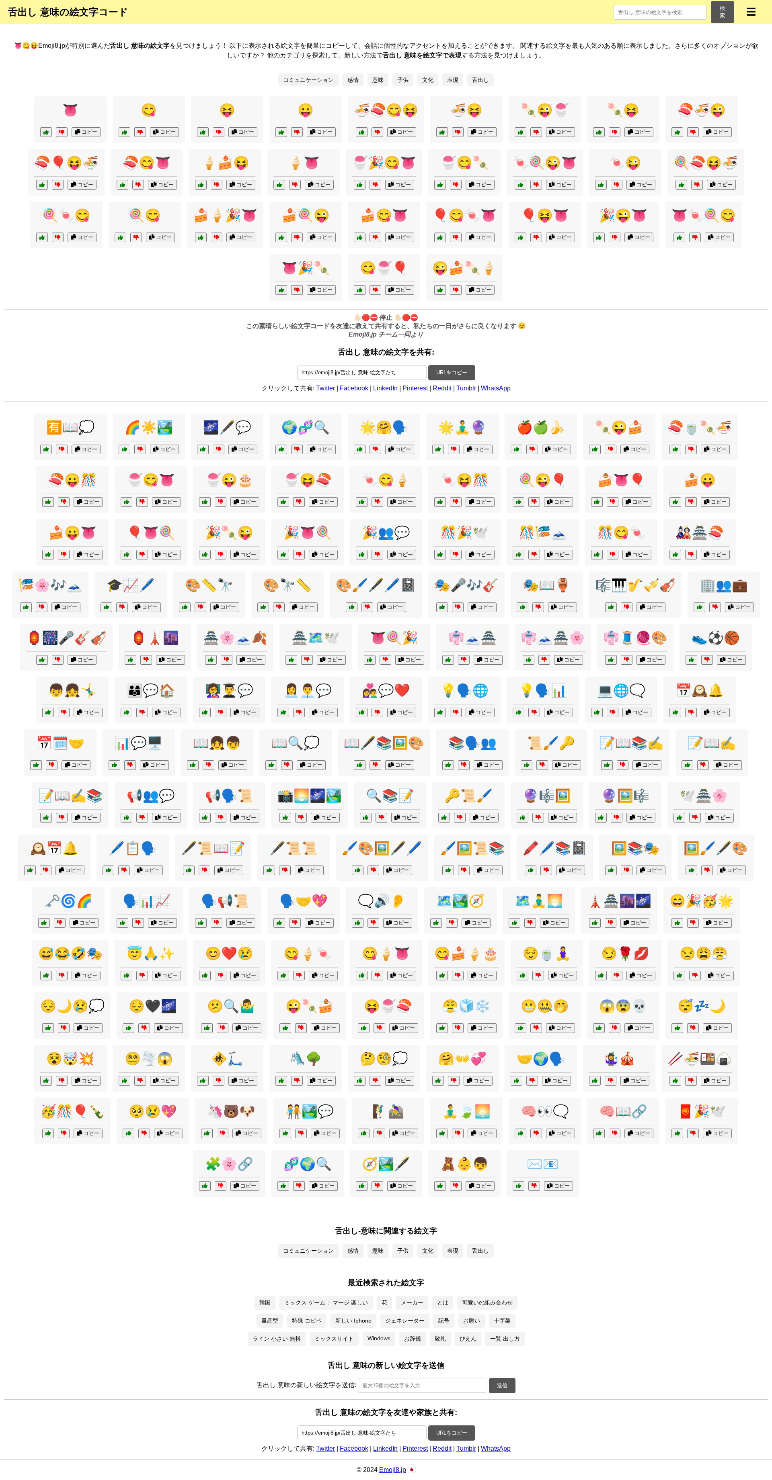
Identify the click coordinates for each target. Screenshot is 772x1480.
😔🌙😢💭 (72, 1006)
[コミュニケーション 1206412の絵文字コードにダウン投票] (220, 712)
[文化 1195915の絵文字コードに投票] (442, 1133)
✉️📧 (543, 1164)
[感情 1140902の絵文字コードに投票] (520, 1028)
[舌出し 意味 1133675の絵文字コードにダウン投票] (456, 237)
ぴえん (468, 1338)
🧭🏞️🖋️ (386, 1164)
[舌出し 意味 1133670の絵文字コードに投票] (359, 290)
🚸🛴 (227, 1058)
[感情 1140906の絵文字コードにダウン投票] (140, 1081)
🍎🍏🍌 (541, 427)
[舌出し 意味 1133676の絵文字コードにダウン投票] (697, 185)
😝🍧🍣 (388, 1006)
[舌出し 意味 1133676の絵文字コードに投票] (681, 185)
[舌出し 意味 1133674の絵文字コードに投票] (520, 132)
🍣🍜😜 (702, 110)
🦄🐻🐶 (231, 1111)
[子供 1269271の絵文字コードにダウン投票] (140, 449)
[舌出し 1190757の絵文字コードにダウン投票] (377, 502)
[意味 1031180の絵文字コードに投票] (203, 449)
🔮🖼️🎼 (625, 795)
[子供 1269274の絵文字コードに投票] (691, 660)
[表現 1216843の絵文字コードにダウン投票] (301, 818)
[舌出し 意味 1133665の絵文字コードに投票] (520, 237)
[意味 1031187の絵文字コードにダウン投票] (279, 607)
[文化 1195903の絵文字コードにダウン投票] (58, 660)
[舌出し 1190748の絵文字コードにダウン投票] (456, 502)
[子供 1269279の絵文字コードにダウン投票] (297, 1081)
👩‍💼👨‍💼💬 (307, 690)
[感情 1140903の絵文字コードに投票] (522, 975)
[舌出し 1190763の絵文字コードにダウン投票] (64, 554)
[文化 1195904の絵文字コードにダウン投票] (530, 923)
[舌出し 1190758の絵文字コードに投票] (595, 449)
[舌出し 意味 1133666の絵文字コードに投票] (42, 237)
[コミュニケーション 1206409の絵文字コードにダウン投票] (534, 1186)
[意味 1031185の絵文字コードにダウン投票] (460, 818)
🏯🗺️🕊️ (316, 638)
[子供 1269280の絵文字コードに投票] (440, 1186)
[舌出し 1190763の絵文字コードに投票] (48, 554)
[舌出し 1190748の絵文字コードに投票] (440, 502)
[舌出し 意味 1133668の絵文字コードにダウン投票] (216, 185)
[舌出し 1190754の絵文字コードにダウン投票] (301, 1028)
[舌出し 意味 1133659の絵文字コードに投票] (359, 237)
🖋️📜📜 (293, 848)
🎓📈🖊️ (131, 585)
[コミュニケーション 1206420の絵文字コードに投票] (126, 712)
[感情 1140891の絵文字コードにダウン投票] (220, 975)
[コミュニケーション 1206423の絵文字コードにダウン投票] (124, 870)
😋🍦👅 (386, 953)
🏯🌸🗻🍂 (235, 638)
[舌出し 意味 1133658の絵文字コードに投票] (599, 132)
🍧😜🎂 (229, 480)
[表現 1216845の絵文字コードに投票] (611, 607)
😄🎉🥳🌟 (701, 901)
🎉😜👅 (623, 215)
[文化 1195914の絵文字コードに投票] (611, 870)
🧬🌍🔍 (307, 1164)
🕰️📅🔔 (54, 848)
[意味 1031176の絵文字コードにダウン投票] (616, 818)
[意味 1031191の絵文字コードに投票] (283, 1186)
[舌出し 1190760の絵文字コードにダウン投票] (142, 554)
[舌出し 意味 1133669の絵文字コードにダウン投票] (297, 290)
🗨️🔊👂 (382, 901)
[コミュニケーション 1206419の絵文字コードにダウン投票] (301, 1133)
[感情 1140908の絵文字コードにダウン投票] (375, 1081)
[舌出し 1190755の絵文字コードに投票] (364, 1028)
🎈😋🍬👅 (464, 215)
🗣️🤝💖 (303, 901)
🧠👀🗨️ (545, 1111)
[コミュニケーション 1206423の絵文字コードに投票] (108, 870)
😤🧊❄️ (466, 1006)
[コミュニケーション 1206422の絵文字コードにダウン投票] (142, 818)
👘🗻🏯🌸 (553, 638)
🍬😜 (625, 162)
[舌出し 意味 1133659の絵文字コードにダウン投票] (375, 237)
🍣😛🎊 (72, 480)
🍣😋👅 (147, 162)
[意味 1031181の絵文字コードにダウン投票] (614, 1133)
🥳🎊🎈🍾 (72, 1111)
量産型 (269, 1320)
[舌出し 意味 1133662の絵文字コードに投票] (442, 132)
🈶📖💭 (70, 427)
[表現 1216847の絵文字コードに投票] (46, 818)
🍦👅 (303, 162)
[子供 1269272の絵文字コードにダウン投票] (218, 1081)
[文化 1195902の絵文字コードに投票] (448, 870)
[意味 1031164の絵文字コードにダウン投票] (456, 712)
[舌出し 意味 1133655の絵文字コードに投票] (120, 237)
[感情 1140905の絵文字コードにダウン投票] (64, 1133)
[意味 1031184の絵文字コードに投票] (518, 712)
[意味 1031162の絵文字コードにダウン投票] (62, 449)
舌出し (480, 80)
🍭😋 (145, 215)
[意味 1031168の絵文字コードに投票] (205, 1186)
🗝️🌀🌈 (68, 901)
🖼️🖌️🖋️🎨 (716, 848)
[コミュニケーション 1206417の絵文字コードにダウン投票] (138, 923)
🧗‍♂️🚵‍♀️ (388, 1111)
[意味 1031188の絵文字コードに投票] (675, 712)
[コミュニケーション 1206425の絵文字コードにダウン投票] (295, 923)
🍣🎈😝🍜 (66, 162)
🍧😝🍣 (307, 480)
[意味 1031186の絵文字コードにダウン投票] (452, 923)
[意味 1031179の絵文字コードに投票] (106, 607)
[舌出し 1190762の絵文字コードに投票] (205, 554)
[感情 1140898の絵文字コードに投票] (128, 1133)
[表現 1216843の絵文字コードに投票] (285, 818)
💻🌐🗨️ (621, 690)
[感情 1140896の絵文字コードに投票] (442, 975)
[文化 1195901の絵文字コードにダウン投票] (41, 607)
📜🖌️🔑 (551, 743)
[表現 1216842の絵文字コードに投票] (357, 870)
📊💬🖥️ (139, 743)
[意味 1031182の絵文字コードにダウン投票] (695, 818)
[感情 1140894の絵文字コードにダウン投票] (142, 975)
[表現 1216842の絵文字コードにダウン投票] (373, 870)
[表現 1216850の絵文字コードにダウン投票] (204, 870)
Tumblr (466, 388)
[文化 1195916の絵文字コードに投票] (440, 554)
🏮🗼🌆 (155, 638)
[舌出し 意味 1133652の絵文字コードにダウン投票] (218, 132)
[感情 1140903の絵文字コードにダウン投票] (538, 975)
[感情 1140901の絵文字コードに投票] (438, 1081)
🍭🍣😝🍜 (705, 162)
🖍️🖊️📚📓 (555, 848)
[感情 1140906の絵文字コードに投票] (124, 1081)
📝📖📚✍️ (631, 743)
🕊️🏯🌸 (704, 795)
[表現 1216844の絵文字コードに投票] (607, 765)
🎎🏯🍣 (700, 532)
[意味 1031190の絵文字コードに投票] (205, 818)
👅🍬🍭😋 (703, 215)
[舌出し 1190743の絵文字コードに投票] (281, 132)
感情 (353, 80)
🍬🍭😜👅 (545, 162)
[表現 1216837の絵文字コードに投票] (687, 765)
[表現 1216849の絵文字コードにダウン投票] (544, 660)
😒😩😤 (704, 953)
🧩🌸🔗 (229, 1164)
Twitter (325, 388)
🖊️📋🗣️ (133, 848)
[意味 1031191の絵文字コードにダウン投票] (299, 1186)
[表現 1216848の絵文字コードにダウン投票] (707, 870)
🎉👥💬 (386, 532)
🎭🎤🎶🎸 (466, 585)
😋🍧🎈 (384, 268)
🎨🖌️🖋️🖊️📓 (376, 585)
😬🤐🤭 (545, 1006)
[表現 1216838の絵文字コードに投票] (530, 870)
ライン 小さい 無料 (277, 1338)
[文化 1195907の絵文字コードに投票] (611, 660)
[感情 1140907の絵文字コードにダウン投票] (144, 1028)
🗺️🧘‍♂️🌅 (539, 901)
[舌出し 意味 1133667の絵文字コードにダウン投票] (693, 132)
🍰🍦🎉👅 (225, 215)
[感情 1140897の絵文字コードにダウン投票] (62, 1081)
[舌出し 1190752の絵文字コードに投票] (283, 554)
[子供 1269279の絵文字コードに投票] (281, 1081)
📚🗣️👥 (472, 743)
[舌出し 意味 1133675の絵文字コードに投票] (440, 237)
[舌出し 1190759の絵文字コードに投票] (283, 502)
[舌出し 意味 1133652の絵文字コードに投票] (203, 132)
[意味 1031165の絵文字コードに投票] (520, 1133)
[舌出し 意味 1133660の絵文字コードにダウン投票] (614, 237)
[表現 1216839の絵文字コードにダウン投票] (464, 660)
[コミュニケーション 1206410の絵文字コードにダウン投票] (373, 923)
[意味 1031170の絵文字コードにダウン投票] (377, 1186)
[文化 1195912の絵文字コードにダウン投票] (691, 449)
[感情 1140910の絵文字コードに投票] (207, 1028)
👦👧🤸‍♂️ (72, 690)
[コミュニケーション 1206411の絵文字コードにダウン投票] (51, 765)
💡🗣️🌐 (464, 690)
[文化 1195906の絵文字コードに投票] (677, 1133)
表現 (452, 80)
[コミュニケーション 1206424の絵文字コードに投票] (283, 712)
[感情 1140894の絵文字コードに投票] (126, 975)
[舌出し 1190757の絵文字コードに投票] (362, 502)
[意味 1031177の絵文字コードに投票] (201, 923)
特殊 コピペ (307, 1320)
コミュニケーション (308, 80)
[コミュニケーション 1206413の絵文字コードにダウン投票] (715, 607)
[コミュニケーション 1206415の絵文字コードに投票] (359, 449)
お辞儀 (412, 1338)
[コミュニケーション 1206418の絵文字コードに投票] (362, 554)
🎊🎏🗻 (543, 532)
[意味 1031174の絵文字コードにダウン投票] (60, 923)
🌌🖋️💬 (227, 427)
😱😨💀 (623, 1006)
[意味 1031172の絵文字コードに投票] (438, 449)
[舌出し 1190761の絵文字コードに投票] (597, 554)
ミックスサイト (334, 1338)
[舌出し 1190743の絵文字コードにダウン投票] (297, 132)
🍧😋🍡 (464, 162)
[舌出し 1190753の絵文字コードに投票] (283, 975)
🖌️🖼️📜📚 (472, 848)
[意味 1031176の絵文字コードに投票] (601, 818)
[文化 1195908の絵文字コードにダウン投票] (226, 660)
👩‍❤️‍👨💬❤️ (386, 690)
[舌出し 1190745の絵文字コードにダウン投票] (691, 502)
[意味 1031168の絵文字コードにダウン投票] (220, 1186)
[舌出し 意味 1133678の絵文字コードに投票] (440, 290)
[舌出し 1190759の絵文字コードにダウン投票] (299, 502)
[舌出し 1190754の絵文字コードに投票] (285, 1028)
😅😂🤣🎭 (70, 953)
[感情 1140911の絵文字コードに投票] (601, 975)
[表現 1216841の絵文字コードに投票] (351, 607)
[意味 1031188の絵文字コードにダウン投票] (691, 712)
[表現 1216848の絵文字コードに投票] (691, 870)
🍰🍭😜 (305, 215)
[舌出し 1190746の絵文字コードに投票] (362, 975)
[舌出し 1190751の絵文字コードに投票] (48, 502)
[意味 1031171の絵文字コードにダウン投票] (200, 607)
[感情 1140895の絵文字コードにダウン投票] (64, 1028)
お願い (471, 1320)
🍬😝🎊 (464, 480)
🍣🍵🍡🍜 (699, 427)
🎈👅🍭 (151, 532)
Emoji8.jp (392, 1469)
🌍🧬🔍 (305, 427)
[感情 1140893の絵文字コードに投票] (599, 1028)
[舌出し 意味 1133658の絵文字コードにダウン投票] (614, 132)
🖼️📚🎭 (635, 848)
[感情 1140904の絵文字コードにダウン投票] (695, 975)
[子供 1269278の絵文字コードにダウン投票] (379, 1133)
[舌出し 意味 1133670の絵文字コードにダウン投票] (375, 290)
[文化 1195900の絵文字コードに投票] (675, 554)
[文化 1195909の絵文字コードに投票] (595, 923)
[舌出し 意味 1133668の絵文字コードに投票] (201, 185)
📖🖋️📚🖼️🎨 (384, 743)
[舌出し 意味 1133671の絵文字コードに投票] (520, 185)
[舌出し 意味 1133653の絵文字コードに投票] (124, 132)
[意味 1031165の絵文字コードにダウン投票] (536, 1133)
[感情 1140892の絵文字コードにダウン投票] (693, 923)
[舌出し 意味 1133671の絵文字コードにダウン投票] (536, 185)
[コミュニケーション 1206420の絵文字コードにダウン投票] (142, 712)
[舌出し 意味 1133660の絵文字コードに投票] (599, 237)
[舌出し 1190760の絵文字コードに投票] (126, 554)
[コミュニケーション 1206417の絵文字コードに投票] (122, 923)
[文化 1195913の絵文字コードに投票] (130, 660)
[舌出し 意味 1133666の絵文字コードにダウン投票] (58, 237)
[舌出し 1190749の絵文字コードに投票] (205, 502)
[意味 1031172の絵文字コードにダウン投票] (454, 449)
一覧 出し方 (505, 1338)
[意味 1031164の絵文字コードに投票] (440, 712)
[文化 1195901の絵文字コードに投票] (26, 607)
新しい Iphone (353, 1320)
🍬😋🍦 (386, 480)
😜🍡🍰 (309, 1006)
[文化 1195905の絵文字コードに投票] (675, 1081)
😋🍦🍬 (307, 953)
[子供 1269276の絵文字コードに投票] (516, 449)
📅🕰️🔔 (700, 690)
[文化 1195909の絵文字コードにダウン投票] (610, 923)
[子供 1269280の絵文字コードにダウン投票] (456, 1186)
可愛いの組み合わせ (487, 1302)
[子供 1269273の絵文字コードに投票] (595, 1081)
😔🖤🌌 (153, 1006)
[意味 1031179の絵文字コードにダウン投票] (122, 607)
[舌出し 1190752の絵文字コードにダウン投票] (299, 554)
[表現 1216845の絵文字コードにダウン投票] (626, 607)
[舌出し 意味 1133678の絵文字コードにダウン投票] (456, 290)
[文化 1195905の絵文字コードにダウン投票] (691, 1081)
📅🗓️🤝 (60, 743)
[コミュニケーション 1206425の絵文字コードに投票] (279, 923)
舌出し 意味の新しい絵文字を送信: (306, 1385)
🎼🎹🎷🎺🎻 (635, 585)
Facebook (354, 388)
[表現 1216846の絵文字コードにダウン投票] (458, 607)
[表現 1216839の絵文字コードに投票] (448, 660)
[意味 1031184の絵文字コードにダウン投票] (534, 712)
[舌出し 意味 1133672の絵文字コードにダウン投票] (377, 132)
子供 (403, 80)
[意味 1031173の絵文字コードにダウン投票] (538, 607)
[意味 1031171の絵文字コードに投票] (185, 607)
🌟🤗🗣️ (384, 427)
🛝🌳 (306, 1058)
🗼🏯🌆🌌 (619, 901)
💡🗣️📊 (543, 690)
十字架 (502, 1320)
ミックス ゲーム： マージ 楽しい (326, 1302)
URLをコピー (451, 372)
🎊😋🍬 (621, 532)
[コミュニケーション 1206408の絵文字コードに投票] (597, 712)
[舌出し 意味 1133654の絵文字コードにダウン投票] (62, 132)
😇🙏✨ (151, 953)
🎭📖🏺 (547, 585)
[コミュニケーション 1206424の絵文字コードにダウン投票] (299, 712)
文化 (427, 80)
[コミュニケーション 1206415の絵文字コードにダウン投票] (375, 449)
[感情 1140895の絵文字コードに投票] (48, 1028)
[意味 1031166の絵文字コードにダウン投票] (542, 765)
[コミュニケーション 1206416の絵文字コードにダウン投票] (377, 712)
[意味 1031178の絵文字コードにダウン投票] (297, 449)
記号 (444, 1320)
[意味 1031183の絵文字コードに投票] (271, 765)
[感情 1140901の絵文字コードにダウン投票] (454, 1081)
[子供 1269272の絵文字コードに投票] (203, 1081)
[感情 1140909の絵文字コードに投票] (442, 1028)
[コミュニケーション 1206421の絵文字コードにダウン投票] (532, 1081)
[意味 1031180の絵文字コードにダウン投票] (218, 449)
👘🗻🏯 (472, 638)
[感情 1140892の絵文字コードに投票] (677, 923)
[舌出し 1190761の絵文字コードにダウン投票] (612, 554)
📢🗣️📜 (229, 795)
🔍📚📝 (390, 795)
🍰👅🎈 (621, 480)
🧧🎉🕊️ (702, 1111)
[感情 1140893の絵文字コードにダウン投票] (614, 1028)
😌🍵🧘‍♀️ (547, 953)
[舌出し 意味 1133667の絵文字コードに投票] (677, 132)
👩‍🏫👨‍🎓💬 (229, 690)
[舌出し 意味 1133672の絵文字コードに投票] (362, 132)
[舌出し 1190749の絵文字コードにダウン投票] (220, 502)
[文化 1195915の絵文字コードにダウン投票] (458, 1133)
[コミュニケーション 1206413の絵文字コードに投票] (699, 607)
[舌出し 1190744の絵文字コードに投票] (126, 502)
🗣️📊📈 (147, 901)
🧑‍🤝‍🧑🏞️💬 (309, 1111)
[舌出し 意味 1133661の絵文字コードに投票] (122, 185)
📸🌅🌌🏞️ (309, 795)
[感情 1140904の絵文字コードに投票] (679, 975)
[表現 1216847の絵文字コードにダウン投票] (62, 818)
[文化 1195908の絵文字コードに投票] (211, 660)
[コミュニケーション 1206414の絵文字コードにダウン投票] (464, 765)
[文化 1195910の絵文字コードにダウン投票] (375, 765)
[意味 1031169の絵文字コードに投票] (114, 765)
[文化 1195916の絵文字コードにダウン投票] (456, 554)
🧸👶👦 (464, 1164)
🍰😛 (700, 480)
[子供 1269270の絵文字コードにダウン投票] (64, 712)
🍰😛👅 (72, 532)
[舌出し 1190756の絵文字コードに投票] (370, 660)
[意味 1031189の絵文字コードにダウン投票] (538, 818)
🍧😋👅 (151, 480)
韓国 (265, 1302)
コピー (88, 132)
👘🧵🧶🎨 (635, 638)
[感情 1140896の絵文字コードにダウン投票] (458, 975)
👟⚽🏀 (716, 638)
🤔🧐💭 (384, 1058)
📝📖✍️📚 (70, 795)
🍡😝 (623, 110)
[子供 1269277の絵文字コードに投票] (207, 1133)
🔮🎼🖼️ (547, 795)
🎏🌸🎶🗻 (50, 585)
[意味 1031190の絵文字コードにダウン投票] (220, 818)
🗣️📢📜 (225, 901)
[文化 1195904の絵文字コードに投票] (514, 923)
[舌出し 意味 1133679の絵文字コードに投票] (679, 237)
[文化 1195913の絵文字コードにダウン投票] (146, 660)
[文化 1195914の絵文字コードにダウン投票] (626, 870)
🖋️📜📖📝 (213, 848)
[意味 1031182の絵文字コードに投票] (679, 818)
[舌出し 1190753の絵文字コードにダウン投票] (299, 975)
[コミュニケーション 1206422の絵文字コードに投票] (126, 818)
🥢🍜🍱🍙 (699, 1058)
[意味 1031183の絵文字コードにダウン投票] (287, 765)
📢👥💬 (151, 795)
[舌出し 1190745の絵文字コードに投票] (675, 502)
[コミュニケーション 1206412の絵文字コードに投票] (205, 712)
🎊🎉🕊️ (464, 532)
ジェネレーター (405, 1320)
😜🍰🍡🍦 (464, 268)
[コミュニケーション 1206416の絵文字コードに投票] (362, 712)
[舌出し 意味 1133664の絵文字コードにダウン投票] (297, 237)
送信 (502, 1385)
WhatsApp (496, 388)
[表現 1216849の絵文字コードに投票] (528, 660)
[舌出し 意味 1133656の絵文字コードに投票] (601, 185)
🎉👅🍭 (307, 532)
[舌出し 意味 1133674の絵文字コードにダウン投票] (536, 132)
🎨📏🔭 (209, 585)
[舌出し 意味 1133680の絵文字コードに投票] (42, 185)
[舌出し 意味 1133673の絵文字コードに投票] (201, 237)
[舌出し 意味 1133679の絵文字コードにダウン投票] (695, 237)
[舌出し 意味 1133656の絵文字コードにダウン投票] (616, 185)
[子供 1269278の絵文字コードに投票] (364, 1133)
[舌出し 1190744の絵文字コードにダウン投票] (142, 502)
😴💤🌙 (702, 1006)
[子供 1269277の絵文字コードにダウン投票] (222, 1133)
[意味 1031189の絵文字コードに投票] (522, 818)
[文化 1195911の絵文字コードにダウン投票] (534, 554)
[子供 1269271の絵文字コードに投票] (124, 449)
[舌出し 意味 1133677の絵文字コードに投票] (359, 185)
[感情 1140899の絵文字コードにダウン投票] (62, 975)
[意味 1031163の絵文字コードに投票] (366, 818)
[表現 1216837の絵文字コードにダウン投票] (703, 765)
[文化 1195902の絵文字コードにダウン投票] (464, 870)
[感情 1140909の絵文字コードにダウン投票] (458, 1028)
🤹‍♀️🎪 (619, 1058)
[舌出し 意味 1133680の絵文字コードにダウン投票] (58, 185)
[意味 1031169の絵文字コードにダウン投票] (130, 765)
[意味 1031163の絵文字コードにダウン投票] (381, 818)
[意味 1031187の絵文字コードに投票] (263, 607)
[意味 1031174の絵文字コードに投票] (44, 923)
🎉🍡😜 (229, 532)
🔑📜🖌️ (468, 795)
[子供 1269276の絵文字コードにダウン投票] (532, 449)
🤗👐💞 (462, 1058)
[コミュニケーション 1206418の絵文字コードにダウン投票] (377, 554)
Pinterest (415, 388)
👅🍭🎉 (394, 638)
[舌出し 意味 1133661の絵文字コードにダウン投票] (138, 185)
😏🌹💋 (625, 953)
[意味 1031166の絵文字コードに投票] (526, 765)
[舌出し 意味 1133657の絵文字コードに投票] (279, 185)
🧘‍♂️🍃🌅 (466, 1111)
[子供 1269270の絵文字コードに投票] (48, 712)
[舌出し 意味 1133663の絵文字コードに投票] (440, 185)
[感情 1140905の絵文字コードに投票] (48, 1133)
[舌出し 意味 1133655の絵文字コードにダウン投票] (136, 237)
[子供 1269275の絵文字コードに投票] (193, 765)
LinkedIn (385, 388)
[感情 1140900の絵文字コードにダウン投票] (693, 1028)
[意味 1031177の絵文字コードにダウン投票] (216, 923)
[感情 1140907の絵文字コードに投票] (128, 1028)
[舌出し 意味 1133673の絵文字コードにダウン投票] (216, 237)
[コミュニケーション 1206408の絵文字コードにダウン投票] (612, 712)
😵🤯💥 (70, 1058)
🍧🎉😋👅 (384, 162)
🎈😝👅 (545, 215)
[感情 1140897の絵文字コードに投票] (46, 1081)
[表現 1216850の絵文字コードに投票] (189, 870)
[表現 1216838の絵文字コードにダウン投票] (546, 870)
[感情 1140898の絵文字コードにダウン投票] (144, 1133)
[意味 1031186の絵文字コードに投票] (436, 923)
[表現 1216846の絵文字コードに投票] (442, 607)
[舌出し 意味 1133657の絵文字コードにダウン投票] (295, 185)
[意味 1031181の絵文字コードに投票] (599, 1133)
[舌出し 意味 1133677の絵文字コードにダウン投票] (375, 185)
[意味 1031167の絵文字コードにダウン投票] (307, 660)
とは (442, 1302)
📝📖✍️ (712, 743)
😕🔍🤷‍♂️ (231, 1006)
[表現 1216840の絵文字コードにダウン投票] (285, 870)
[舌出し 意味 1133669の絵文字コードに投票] (281, 290)
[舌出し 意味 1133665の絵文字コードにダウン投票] (536, 237)
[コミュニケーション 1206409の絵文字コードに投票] (518, 1186)
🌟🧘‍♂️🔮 (462, 427)
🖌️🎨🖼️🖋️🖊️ (382, 848)
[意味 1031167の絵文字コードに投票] (291, 660)
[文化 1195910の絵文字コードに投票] (359, 765)
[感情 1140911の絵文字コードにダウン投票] (616, 975)
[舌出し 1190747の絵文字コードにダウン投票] (534, 502)
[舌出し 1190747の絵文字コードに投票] (518, 502)
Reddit (442, 388)
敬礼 (440, 1338)
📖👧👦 (217, 743)
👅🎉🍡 (305, 268)
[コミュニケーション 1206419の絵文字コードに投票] (285, 1133)
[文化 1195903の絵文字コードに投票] (42, 660)
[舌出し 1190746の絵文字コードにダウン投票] (377, 975)
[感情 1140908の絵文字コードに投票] (359, 1081)
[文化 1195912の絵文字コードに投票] (675, 449)
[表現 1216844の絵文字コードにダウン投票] (622, 765)
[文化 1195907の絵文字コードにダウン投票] (626, 660)
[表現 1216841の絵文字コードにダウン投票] (367, 607)
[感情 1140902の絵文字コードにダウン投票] (536, 1028)
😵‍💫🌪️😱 (149, 1058)
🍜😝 (466, 110)
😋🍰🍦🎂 (466, 953)
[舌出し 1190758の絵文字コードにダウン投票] (610, 449)
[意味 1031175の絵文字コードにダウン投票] (45, 870)
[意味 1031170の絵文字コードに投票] (362, 1186)
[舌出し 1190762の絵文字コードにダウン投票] (220, 554)
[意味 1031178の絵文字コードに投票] (281, 449)
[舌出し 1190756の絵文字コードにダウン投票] (385, 660)
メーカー (412, 1302)
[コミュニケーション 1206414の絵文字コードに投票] (448, 765)
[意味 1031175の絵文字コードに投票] (30, 870)
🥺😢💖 (153, 1111)
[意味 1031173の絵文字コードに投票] (522, 607)
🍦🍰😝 (225, 162)
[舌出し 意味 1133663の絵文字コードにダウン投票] (456, 185)
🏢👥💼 (724, 585)
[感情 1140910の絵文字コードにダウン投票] (222, 1028)
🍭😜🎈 (543, 480)
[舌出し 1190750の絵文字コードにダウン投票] (612, 502)
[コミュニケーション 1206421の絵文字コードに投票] (516, 1081)
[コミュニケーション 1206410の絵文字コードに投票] (357, 923)
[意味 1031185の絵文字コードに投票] (444, 818)
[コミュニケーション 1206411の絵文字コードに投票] (36, 765)
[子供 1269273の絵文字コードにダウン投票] (610, 1081)
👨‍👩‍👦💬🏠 (151, 690)
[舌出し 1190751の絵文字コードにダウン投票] (64, 502)
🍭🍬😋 (66, 215)
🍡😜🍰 (619, 427)
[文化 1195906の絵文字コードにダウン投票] (693, 1133)
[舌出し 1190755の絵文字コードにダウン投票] (379, 1028)
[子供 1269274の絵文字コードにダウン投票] (707, 660)
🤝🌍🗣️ (541, 1058)
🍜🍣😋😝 (386, 110)
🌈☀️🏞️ (149, 427)
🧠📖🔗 (623, 1111)
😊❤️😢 (229, 953)
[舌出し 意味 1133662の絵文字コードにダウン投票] (458, 132)
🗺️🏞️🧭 (460, 901)
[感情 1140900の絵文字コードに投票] (677, 1028)
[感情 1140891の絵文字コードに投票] (205, 975)
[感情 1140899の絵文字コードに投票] (46, 975)
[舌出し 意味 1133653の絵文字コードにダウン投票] (140, 132)
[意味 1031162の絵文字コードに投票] (46, 449)
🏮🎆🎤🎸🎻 (66, 638)
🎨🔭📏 (287, 585)
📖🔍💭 (295, 743)
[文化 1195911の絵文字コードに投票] (518, 554)
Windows (379, 1338)
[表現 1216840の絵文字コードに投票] (269, 870)
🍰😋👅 (384, 215)
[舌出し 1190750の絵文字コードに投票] (597, 502)
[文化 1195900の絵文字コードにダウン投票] (691, 554)
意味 (378, 80)
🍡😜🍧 (545, 110)
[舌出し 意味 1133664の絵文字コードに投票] (281, 237)
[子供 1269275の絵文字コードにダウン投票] (208, 765)
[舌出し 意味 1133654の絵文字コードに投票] (46, 132)
